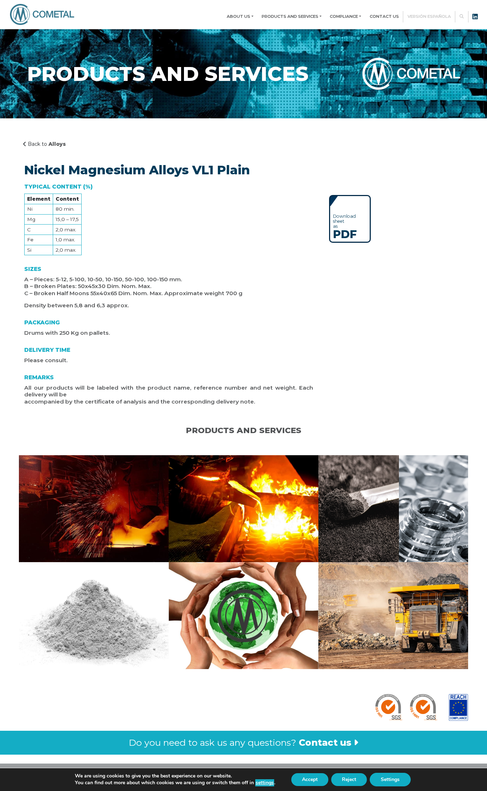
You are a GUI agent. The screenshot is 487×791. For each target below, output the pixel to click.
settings (265, 782)
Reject (349, 779)
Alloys (57, 144)
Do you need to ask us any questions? (240, 742)
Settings (390, 779)
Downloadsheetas (345, 226)
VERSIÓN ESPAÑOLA (429, 16)
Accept (310, 779)
